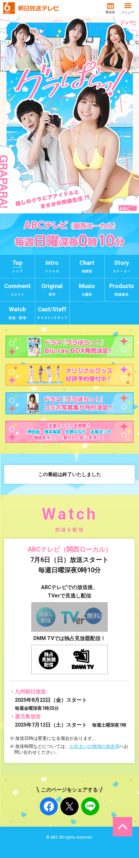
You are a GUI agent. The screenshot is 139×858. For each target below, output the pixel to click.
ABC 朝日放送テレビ (31, 8)
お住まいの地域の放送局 (94, 746)
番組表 (110, 12)
